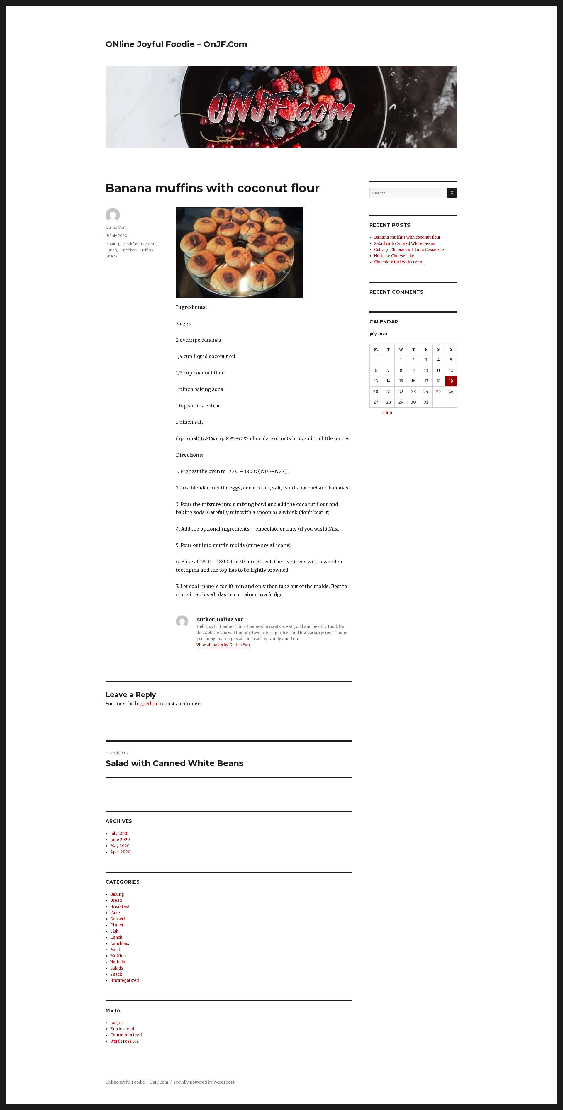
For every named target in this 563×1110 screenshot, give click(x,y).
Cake (115, 912)
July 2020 (119, 833)
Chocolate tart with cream (399, 262)
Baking (112, 243)
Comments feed (126, 1035)
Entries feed (122, 1028)
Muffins (146, 250)
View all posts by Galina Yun (223, 645)
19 (451, 381)
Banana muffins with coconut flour (407, 237)
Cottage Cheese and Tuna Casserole (409, 249)
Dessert (148, 243)
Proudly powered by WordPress (204, 1082)
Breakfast (130, 243)
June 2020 (120, 839)
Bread (116, 900)
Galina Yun (116, 227)
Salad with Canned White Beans (404, 243)
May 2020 (120, 845)
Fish (114, 931)
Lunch (111, 250)
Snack (112, 256)
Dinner (117, 925)
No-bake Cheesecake (394, 255)
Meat (115, 949)
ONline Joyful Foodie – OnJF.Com (176, 44)
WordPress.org (124, 1041)
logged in (146, 703)
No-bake (118, 962)
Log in (116, 1022)
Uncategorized (124, 980)
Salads (116, 968)
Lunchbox (128, 250)
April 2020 (120, 852)
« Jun (387, 412)
